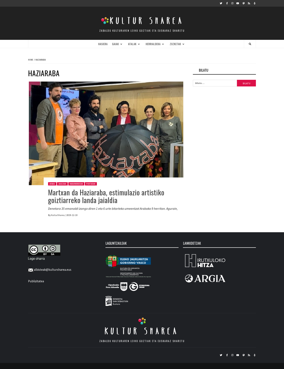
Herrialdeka (153, 44)
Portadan (90, 184)
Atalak (132, 44)
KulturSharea (58, 215)
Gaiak (115, 44)
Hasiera (103, 44)
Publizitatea (36, 281)
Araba (52, 184)
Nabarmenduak (76, 184)
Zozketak (175, 44)
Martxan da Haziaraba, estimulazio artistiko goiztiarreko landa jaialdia (106, 196)
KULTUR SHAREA (142, 331)
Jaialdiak (62, 184)
